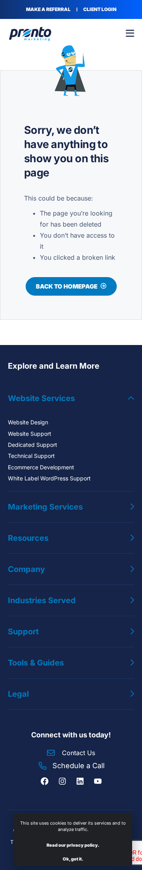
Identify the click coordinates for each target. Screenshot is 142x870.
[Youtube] (98, 781)
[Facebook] (44, 781)
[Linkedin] (80, 781)
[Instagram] (62, 781)
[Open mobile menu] (130, 33)
